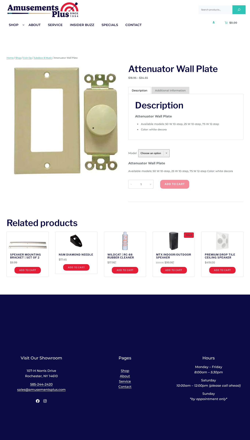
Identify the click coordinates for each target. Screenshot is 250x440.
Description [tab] (139, 90)
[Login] (213, 22)
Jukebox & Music (43, 57)
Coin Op (27, 57)
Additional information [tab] (170, 90)
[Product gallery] (64, 120)
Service (125, 381)
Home (10, 57)
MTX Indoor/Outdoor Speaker (173, 256)
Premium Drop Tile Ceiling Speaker (220, 256)
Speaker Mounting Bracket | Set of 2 (25, 256)
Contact (124, 387)
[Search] (239, 9)
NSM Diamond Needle (76, 254)
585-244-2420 (41, 384)
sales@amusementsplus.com (41, 389)
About (125, 376)
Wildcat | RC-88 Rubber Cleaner (120, 256)
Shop (18, 57)
